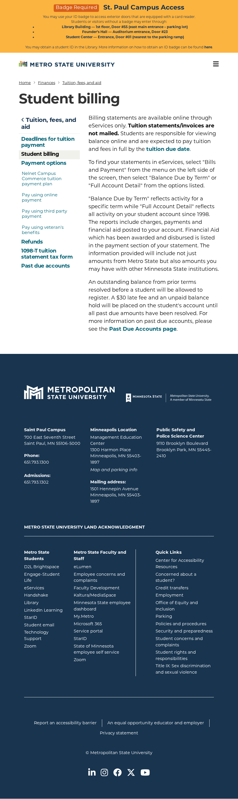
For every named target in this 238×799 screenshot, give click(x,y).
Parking (164, 616)
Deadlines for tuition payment (47, 142)
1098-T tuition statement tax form (47, 254)
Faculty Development (97, 587)
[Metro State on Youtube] (145, 773)
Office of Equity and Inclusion (177, 606)
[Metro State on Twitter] (131, 773)
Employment (169, 595)
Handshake (44, 595)
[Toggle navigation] (214, 64)
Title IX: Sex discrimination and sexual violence (183, 669)
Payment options (43, 163)
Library (44, 602)
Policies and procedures (181, 623)
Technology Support (36, 635)
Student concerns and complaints (179, 642)
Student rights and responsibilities (176, 655)
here (208, 47)
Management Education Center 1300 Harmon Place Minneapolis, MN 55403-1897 (116, 450)
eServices (44, 587)
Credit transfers (172, 587)
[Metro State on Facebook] (117, 773)
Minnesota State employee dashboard (102, 606)
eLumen (102, 566)
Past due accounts (45, 266)
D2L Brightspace (44, 566)
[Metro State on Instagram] (104, 773)
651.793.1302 (36, 482)
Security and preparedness (184, 631)
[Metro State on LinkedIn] (91, 773)
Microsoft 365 (102, 623)
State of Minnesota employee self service (102, 649)
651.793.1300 (36, 462)
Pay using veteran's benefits (43, 229)
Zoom (44, 646)
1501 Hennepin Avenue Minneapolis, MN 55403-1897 (115, 495)
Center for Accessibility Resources (180, 563)
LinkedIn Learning (44, 610)
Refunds (32, 242)
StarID (44, 617)
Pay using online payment (39, 197)
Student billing (40, 154)
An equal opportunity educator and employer (155, 722)
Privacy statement (119, 733)
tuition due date (168, 149)
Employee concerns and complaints (99, 577)
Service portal (102, 631)
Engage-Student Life (44, 577)
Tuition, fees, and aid (81, 82)
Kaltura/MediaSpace (102, 595)
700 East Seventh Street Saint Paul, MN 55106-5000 (52, 440)
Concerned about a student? (176, 577)
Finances (46, 82)
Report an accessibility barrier (65, 722)
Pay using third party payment (44, 213)
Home (25, 82)
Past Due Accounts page (142, 329)
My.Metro (102, 616)
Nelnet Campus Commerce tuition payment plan (42, 179)
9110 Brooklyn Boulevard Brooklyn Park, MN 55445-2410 (184, 449)
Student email (44, 625)
